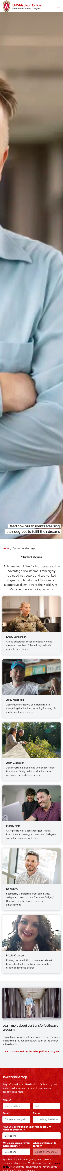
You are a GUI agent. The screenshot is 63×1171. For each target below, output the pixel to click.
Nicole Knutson (15, 955)
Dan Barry (12, 889)
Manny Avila (13, 826)
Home (5, 548)
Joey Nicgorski (15, 699)
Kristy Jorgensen (16, 636)
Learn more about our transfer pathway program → (31, 1052)
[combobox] (36, 1119)
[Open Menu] (59, 6)
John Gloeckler (15, 763)
